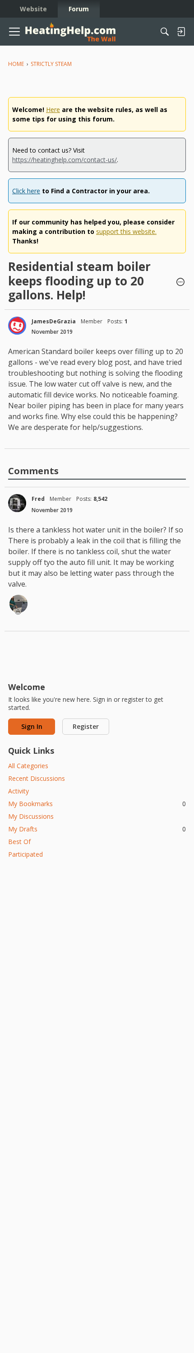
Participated (25, 854)
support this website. (126, 231)
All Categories (28, 765)
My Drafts (97, 829)
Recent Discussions (36, 778)
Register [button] (86, 726)
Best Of (19, 841)
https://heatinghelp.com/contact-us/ (64, 159)
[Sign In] (181, 32)
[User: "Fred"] (17, 503)
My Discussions (31, 816)
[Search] (165, 32)
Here (53, 109)
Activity (18, 791)
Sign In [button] (31, 726)
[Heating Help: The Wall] (70, 31)
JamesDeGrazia (54, 321)
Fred (38, 499)
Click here (26, 191)
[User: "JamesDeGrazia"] (17, 326)
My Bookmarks (97, 803)
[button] (180, 283)
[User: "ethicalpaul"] (18, 604)
